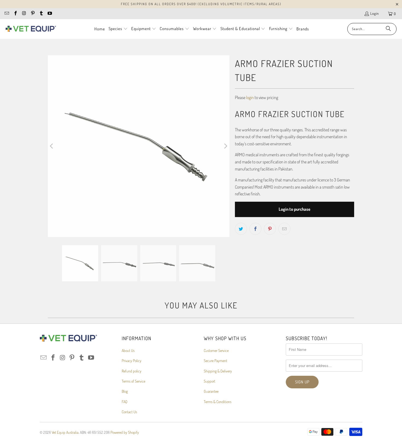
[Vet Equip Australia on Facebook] (15, 13)
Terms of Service (133, 381)
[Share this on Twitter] (241, 229)
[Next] (225, 146)
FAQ (124, 401)
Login (374, 13)
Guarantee (211, 391)
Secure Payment (215, 360)
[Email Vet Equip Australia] (6, 13)
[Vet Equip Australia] (30, 29)
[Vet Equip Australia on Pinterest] (32, 13)
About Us (128, 350)
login (250, 97)
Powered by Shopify (124, 432)
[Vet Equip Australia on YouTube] (49, 13)
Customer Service (216, 350)
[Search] (388, 29)
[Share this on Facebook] (255, 229)
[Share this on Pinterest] (270, 229)
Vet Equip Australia (65, 432)
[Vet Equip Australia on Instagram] (23, 13)
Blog (125, 391)
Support (209, 381)
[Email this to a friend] (284, 229)
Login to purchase (294, 209)
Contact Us (129, 411)
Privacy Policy (131, 360)
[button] (118, 29)
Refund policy (131, 371)
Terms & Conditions (217, 401)
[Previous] (52, 146)
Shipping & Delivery (218, 371)
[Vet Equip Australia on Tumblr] (41, 13)
